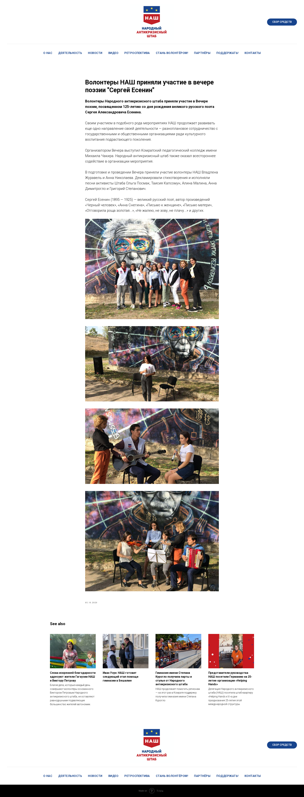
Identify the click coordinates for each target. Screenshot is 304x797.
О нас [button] (47, 53)
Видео (113, 53)
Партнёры (202, 53)
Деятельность (70, 53)
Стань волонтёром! (172, 53)
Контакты (253, 53)
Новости (95, 53)
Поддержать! (227, 53)
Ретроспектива (137, 53)
